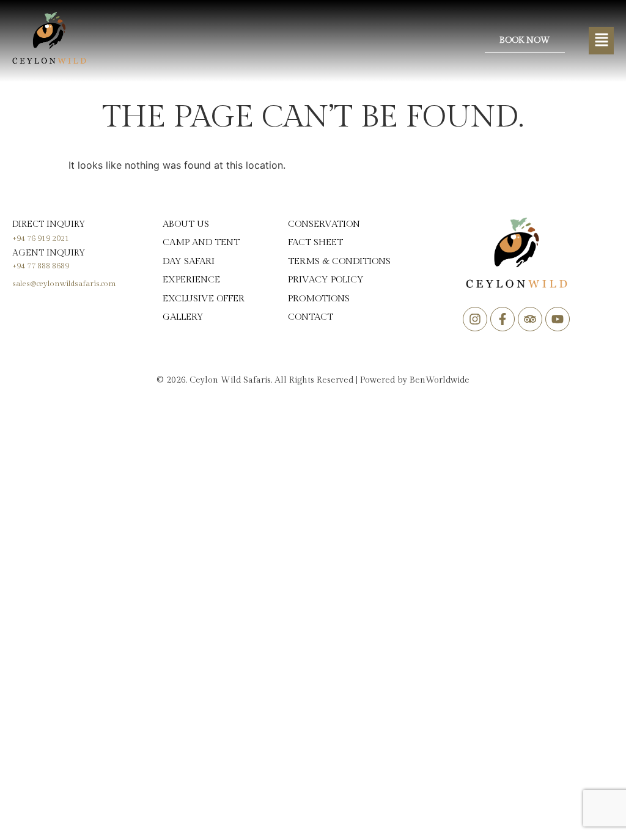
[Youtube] (557, 319)
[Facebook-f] (502, 319)
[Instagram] (475, 319)
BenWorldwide (440, 380)
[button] (601, 40)
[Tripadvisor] (530, 319)
